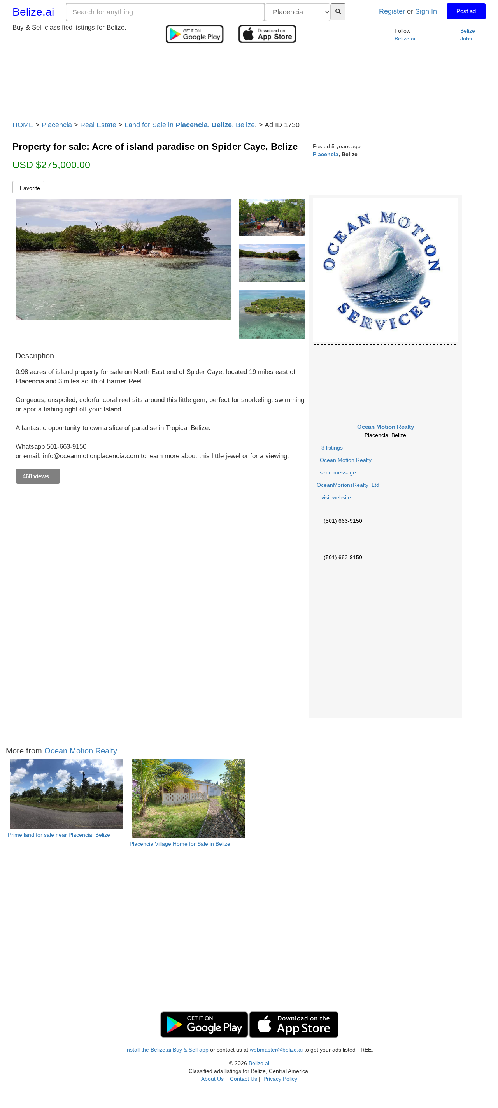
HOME (22, 125)
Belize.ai (33, 12)
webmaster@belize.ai (276, 1050)
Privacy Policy (280, 1079)
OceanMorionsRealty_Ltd (348, 485)
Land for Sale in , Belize (189, 125)
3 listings (332, 447)
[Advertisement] (249, 84)
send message (336, 472)
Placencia (57, 125)
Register (392, 11)
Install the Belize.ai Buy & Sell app (167, 1050)
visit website (334, 497)
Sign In (426, 11)
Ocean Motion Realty (385, 426)
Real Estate (98, 125)
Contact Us (243, 1079)
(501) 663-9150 (343, 521)
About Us (212, 1079)
